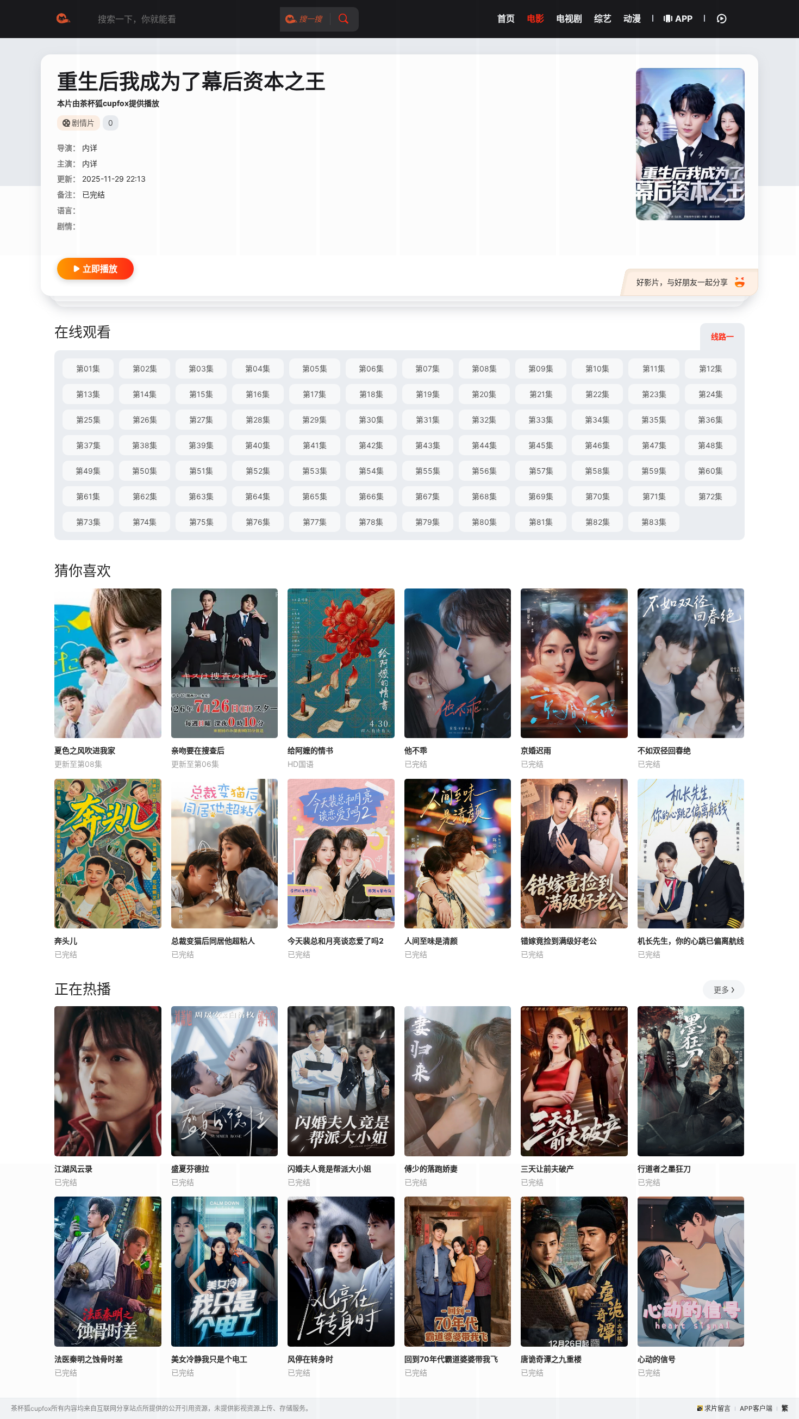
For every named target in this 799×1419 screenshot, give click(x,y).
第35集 (653, 419)
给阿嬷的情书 (310, 750)
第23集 (654, 394)
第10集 (597, 368)
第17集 (314, 394)
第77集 (315, 521)
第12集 (710, 368)
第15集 (201, 394)
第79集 (427, 521)
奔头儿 (65, 940)
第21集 (541, 394)
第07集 (427, 368)
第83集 (653, 521)
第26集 (145, 419)
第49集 (88, 470)
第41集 (315, 445)
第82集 (597, 521)
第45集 (540, 445)
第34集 (597, 419)
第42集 (371, 445)
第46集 (597, 445)
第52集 (258, 470)
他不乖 (415, 750)
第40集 (257, 445)
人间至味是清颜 (431, 940)
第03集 (201, 368)
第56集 (484, 470)
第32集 (484, 419)
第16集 (258, 394)
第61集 (88, 496)
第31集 (428, 419)
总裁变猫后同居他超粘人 (213, 940)
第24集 (710, 394)
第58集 (597, 470)
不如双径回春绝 (664, 750)
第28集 (258, 419)
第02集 (145, 368)
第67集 (427, 496)
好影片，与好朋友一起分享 (682, 282)
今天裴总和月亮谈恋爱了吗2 (336, 940)
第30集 (371, 419)
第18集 (371, 394)
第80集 (484, 521)
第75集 (201, 521)
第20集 (484, 394)
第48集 (710, 445)
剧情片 (83, 122)
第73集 (88, 521)
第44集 (484, 445)
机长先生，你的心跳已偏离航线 (691, 940)
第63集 (201, 496)
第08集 (484, 368)
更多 (721, 989)
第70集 (597, 496)
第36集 (710, 419)
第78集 (371, 521)
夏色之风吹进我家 (84, 750)
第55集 (427, 470)
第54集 (371, 470)
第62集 (145, 496)
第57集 (541, 470)
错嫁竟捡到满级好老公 (559, 940)
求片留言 (717, 1408)
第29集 (314, 419)
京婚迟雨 (536, 750)
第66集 (371, 496)
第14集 (145, 394)
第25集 (88, 419)
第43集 (427, 445)
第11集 (653, 368)
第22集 (597, 394)
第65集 (314, 496)
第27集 (201, 419)
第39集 (201, 445)
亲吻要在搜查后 (197, 750)
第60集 (710, 470)
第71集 (654, 496)
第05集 (314, 368)
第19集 (428, 394)
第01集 (88, 368)
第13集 (88, 394)
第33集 (540, 419)
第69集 (540, 496)
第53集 (314, 470)
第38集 (144, 445)
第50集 (144, 470)
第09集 (540, 368)
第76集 (258, 521)
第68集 (484, 496)
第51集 (201, 470)
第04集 (257, 368)
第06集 (371, 368)
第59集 (653, 470)
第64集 (257, 496)
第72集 (710, 496)
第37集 (88, 445)
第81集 (541, 521)
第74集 (145, 521)
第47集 (654, 445)
